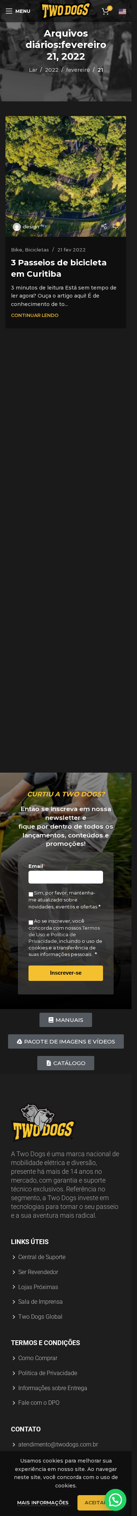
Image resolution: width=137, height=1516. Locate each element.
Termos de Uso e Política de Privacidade (64, 934)
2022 (51, 70)
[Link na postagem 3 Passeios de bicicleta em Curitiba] (65, 176)
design (31, 226)
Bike (16, 250)
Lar (33, 70)
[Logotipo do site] (65, 10)
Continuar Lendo (34, 315)
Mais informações (43, 1502)
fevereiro (78, 70)
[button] (115, 1500)
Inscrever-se (65, 973)
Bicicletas (37, 250)
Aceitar (96, 1502)
